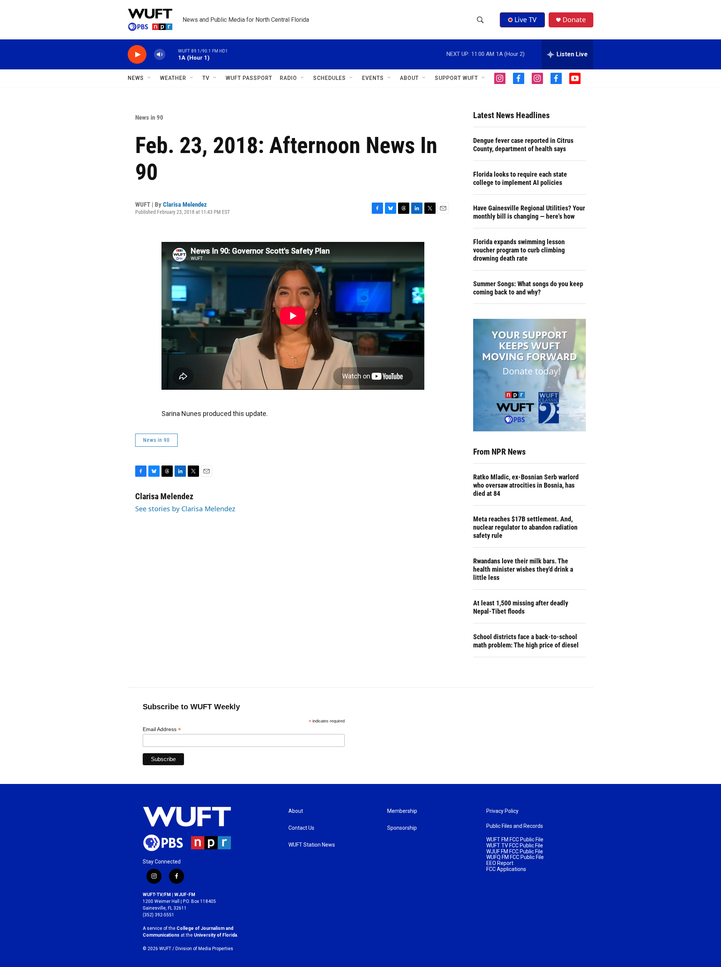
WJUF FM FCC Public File (514, 851)
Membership (402, 811)
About (295, 811)
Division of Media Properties (204, 948)
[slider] (171, 54)
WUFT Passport (249, 78)
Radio (288, 78)
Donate (574, 20)
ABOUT (409, 78)
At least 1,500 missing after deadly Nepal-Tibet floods (520, 607)
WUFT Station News (311, 845)
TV (206, 78)
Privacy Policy (502, 811)
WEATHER (173, 78)
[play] (137, 54)
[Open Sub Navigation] (149, 78)
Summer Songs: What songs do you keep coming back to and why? (528, 288)
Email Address (162, 729)
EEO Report (499, 863)
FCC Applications (506, 869)
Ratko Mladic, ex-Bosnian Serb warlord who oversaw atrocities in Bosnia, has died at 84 (526, 485)
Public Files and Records (514, 826)
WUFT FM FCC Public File (514, 839)
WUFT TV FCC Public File (514, 845)
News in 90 (149, 117)
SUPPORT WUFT (456, 78)
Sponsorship (402, 828)
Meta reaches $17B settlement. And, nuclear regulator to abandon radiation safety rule (525, 527)
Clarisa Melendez (185, 204)
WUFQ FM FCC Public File (515, 857)
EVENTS (373, 78)
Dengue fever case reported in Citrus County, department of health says (523, 145)
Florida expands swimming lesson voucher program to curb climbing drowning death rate (519, 250)
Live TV (525, 19)
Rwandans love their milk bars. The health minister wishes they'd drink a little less (523, 569)
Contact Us (301, 828)
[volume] (159, 54)
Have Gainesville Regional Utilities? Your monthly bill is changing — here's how (529, 212)
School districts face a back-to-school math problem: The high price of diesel (526, 641)
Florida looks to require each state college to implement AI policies (520, 178)
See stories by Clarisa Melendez (185, 508)
